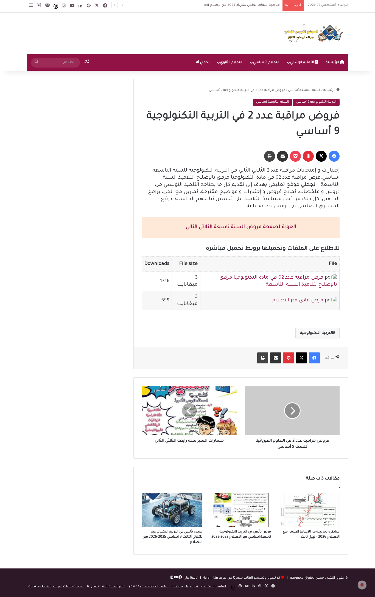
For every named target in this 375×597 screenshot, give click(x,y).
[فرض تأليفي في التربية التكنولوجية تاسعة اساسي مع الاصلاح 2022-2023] (241, 510)
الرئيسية (333, 63)
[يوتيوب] (175, 578)
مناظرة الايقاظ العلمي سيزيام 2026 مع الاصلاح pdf (237, 5)
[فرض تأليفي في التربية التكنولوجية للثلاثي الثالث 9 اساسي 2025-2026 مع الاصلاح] (172, 510)
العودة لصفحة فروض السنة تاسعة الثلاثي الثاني (241, 227)
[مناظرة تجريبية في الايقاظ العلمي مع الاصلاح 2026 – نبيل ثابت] (309, 510)
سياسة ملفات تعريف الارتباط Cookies (56, 587)
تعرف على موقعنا (185, 587)
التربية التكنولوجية (316, 333)
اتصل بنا (93, 587)
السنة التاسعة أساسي (304, 90)
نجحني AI (202, 63)
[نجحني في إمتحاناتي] (315, 33)
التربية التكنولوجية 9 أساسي (316, 102)
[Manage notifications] (362, 585)
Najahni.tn (210, 578)
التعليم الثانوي (231, 63)
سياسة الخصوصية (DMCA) (149, 587)
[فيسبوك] (180, 578)
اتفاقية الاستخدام (213, 587)
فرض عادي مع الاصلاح (297, 300)
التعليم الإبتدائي (302, 63)
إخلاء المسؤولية (114, 587)
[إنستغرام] (171, 578)
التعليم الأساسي (266, 63)
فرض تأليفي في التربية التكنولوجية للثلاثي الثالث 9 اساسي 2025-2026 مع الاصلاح (172, 537)
